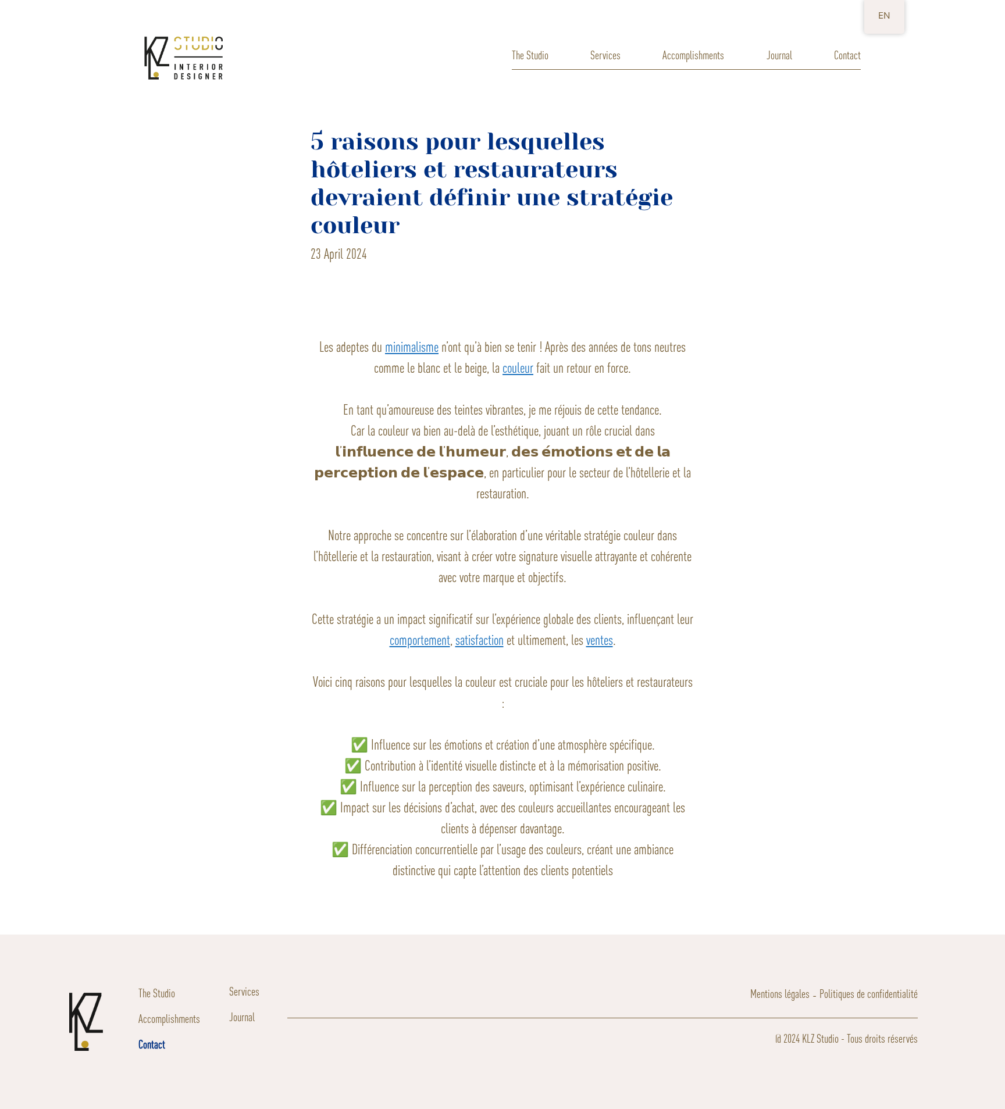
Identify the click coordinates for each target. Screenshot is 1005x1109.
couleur (517, 368)
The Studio (530, 55)
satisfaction (479, 640)
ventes (599, 640)
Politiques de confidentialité (868, 993)
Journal (779, 55)
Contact (847, 55)
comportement (420, 640)
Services (605, 55)
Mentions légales (780, 993)
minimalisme (412, 347)
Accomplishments (693, 55)
